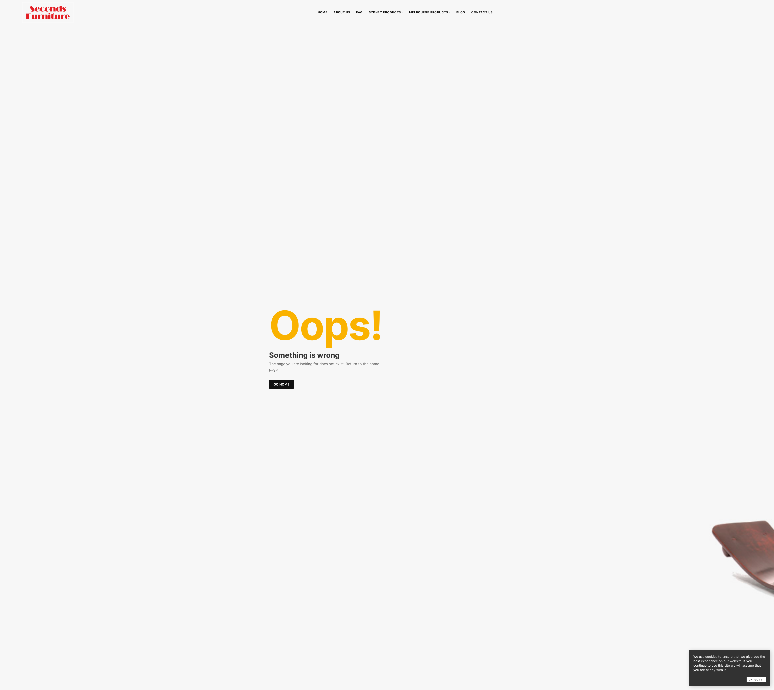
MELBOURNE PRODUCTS (428, 12)
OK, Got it (756, 679)
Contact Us (482, 12)
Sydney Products (385, 12)
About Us (342, 12)
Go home (281, 384)
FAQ (359, 12)
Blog (460, 12)
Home (323, 12)
